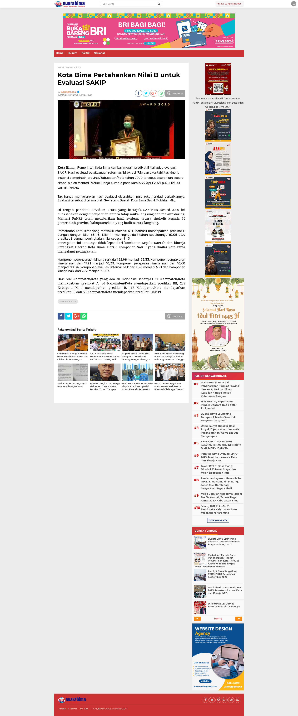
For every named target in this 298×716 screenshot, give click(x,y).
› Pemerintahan (73, 67)
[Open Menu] (293, 3)
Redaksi (62, 709)
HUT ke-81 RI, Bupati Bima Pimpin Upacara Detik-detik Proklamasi (218, 405)
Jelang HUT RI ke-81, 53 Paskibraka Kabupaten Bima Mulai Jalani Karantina (219, 509)
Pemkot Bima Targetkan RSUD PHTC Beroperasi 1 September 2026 (222, 574)
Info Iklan (84, 709)
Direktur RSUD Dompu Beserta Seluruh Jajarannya (224, 605)
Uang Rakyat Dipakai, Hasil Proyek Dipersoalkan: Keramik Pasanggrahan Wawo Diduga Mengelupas (220, 431)
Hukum (72, 53)
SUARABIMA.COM (118, 709)
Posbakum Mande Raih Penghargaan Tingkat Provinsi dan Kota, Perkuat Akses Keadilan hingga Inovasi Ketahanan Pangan (220, 389)
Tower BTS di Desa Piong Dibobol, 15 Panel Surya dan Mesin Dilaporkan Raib (218, 469)
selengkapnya (218, 520)
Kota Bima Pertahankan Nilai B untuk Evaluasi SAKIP (119, 78)
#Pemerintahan (68, 301)
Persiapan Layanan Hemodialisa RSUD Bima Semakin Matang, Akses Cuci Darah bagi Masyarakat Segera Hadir (221, 483)
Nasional (99, 53)
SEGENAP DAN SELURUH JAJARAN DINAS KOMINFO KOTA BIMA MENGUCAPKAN (221, 445)
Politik (86, 53)
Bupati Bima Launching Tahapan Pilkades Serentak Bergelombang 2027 (218, 417)
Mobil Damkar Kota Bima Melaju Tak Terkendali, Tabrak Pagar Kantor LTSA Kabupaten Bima (221, 497)
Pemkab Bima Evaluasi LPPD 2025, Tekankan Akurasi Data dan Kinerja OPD (219, 457)
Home (59, 53)
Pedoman (72, 709)
